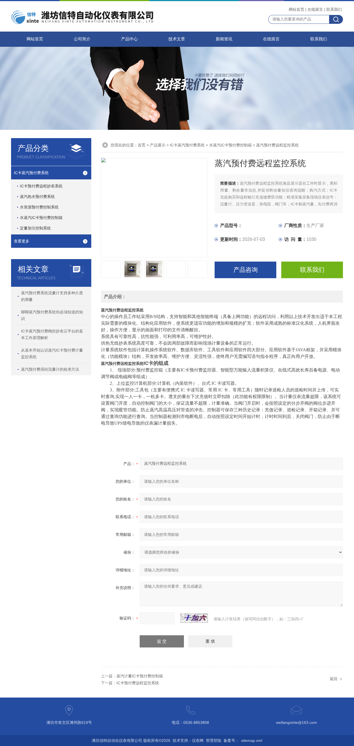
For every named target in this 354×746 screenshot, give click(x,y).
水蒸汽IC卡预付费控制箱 (41, 217)
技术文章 (176, 39)
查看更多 (21, 241)
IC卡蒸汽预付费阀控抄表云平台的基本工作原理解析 (52, 334)
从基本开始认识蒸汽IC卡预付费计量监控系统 (52, 353)
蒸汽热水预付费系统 (37, 196)
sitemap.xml (251, 740)
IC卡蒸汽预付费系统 (31, 173)
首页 (141, 145)
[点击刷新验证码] (194, 618)
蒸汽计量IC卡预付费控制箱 (139, 676)
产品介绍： (115, 296)
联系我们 (334, 9)
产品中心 (129, 39)
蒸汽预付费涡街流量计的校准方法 (50, 369)
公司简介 (82, 39)
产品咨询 (245, 269)
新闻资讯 (224, 39)
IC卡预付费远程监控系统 (137, 683)
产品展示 (157, 145)
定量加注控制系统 (35, 228)
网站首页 (296, 9)
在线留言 (315, 9)
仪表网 (198, 740)
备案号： (231, 740)
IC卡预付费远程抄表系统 (41, 186)
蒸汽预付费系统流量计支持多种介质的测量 (52, 296)
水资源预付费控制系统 (39, 207)
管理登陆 (213, 740)
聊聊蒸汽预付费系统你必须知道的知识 (52, 315)
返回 (333, 679)
